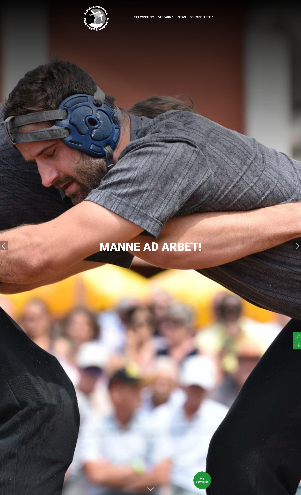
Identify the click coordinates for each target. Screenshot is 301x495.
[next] (295, 245)
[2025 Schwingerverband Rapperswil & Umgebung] (96, 23)
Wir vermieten (202, 480)
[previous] (5, 245)
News (182, 17)
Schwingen (143, 17)
